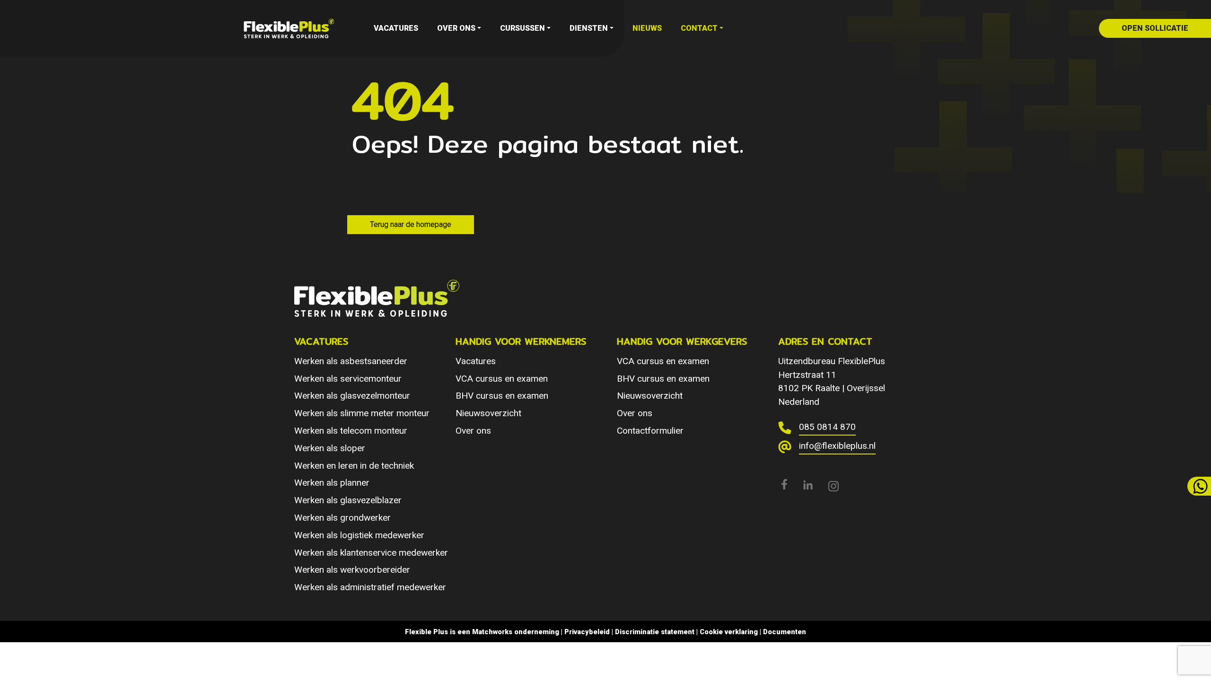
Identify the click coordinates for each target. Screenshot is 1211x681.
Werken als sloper (329, 448)
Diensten (589, 28)
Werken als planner (331, 482)
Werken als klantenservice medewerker (371, 552)
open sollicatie (1155, 28)
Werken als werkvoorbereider (352, 569)
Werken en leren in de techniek (354, 465)
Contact (699, 28)
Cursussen (522, 28)
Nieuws (647, 28)
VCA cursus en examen (502, 378)
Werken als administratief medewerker (370, 587)
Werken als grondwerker (342, 517)
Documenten (784, 632)
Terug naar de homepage (410, 224)
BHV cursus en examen (502, 395)
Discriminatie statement (654, 632)
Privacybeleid (587, 632)
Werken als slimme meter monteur (362, 413)
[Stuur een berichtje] (1199, 486)
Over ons (456, 28)
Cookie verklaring (729, 632)
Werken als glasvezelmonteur (352, 395)
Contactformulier (650, 430)
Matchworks (492, 632)
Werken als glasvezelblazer (348, 500)
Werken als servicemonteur (348, 378)
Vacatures (396, 28)
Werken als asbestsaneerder (350, 361)
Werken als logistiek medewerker (359, 535)
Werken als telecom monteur (350, 430)
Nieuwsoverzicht (488, 413)
